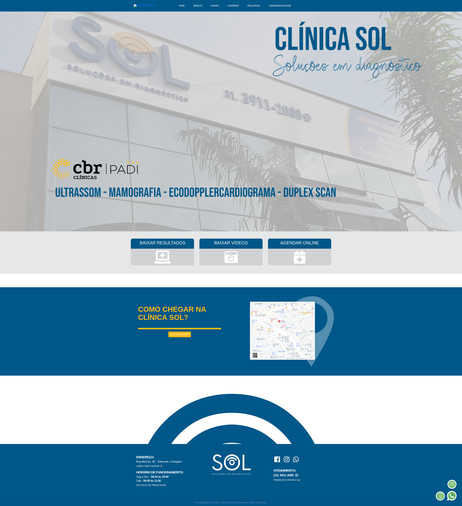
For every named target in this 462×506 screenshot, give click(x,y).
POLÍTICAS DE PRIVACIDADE (151, 485)
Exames (215, 6)
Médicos (197, 6)
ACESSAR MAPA (179, 334)
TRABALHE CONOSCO (285, 480)
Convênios (233, 6)
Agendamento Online (280, 6)
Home (182, 6)
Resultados (253, 6)
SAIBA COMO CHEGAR (148, 466)
